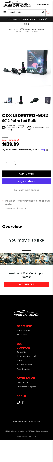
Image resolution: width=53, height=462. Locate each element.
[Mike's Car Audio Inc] (19, 4)
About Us (21, 352)
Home (12, 29)
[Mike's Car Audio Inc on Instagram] (18, 403)
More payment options (26, 190)
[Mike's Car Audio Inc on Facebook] (22, 403)
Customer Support (26, 386)
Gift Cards (22, 334)
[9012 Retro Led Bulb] (26, 62)
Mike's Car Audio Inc (19, 431)
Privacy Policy (19, 421)
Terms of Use (33, 421)
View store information (15, 208)
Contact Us (22, 382)
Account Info (23, 330)
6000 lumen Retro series (32, 29)
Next (26, 23)
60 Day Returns (24, 364)
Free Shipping (23, 369)
